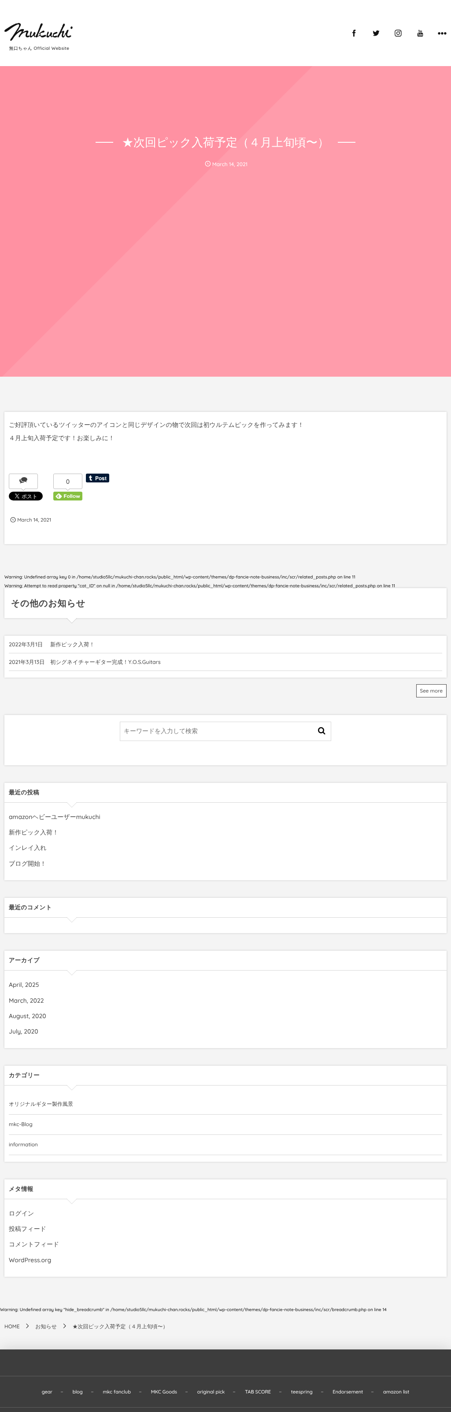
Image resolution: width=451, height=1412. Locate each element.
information (23, 1144)
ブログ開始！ (27, 863)
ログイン (21, 1213)
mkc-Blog (21, 1124)
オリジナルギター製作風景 (41, 1104)
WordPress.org (30, 1260)
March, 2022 (26, 1000)
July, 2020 (23, 1031)
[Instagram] (398, 33)
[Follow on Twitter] (376, 33)
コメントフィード (34, 1244)
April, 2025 (24, 985)
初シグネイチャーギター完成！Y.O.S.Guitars (105, 662)
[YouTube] (420, 33)
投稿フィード (27, 1229)
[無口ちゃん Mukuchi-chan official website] (40, 31)
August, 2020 (27, 1016)
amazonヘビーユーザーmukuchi (54, 817)
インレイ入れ (28, 848)
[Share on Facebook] (354, 33)
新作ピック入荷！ (72, 644)
